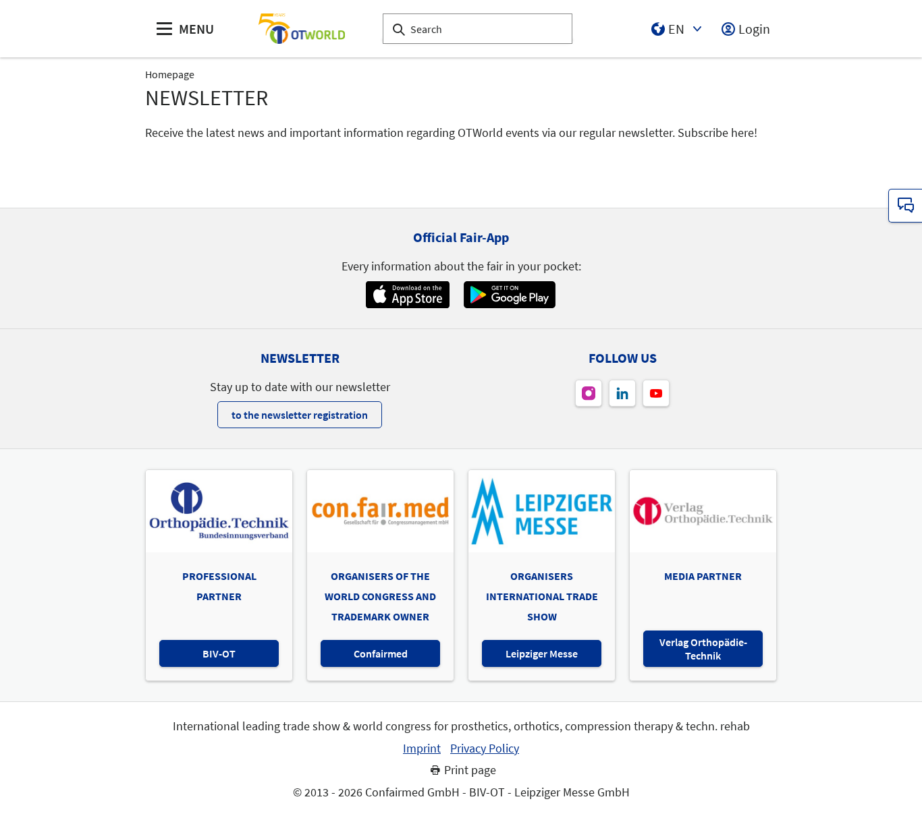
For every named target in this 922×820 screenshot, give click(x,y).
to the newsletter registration (300, 414)
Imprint (422, 748)
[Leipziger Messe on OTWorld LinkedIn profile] (622, 393)
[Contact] (905, 206)
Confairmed (381, 653)
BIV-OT (219, 653)
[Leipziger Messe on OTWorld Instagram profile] (588, 393)
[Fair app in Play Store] (509, 294)
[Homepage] (302, 28)
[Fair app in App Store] (407, 294)
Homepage (169, 74)
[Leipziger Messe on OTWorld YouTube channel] (656, 393)
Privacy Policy (484, 748)
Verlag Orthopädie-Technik (703, 648)
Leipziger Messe (542, 653)
